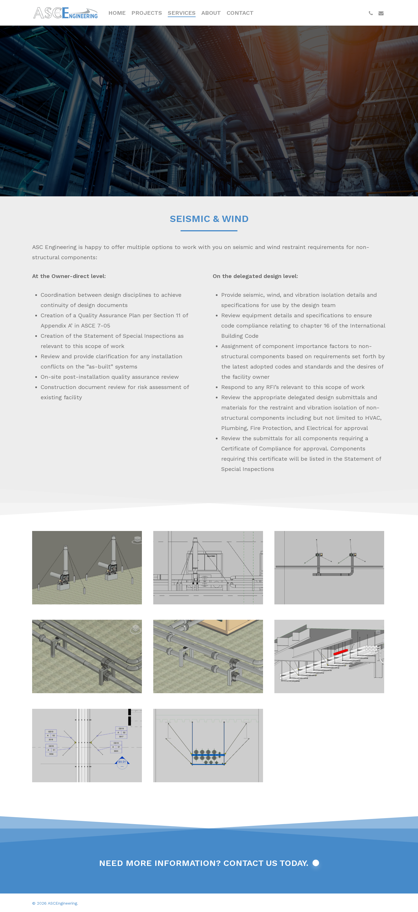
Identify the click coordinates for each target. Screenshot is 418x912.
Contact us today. (266, 863)
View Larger (87, 562)
